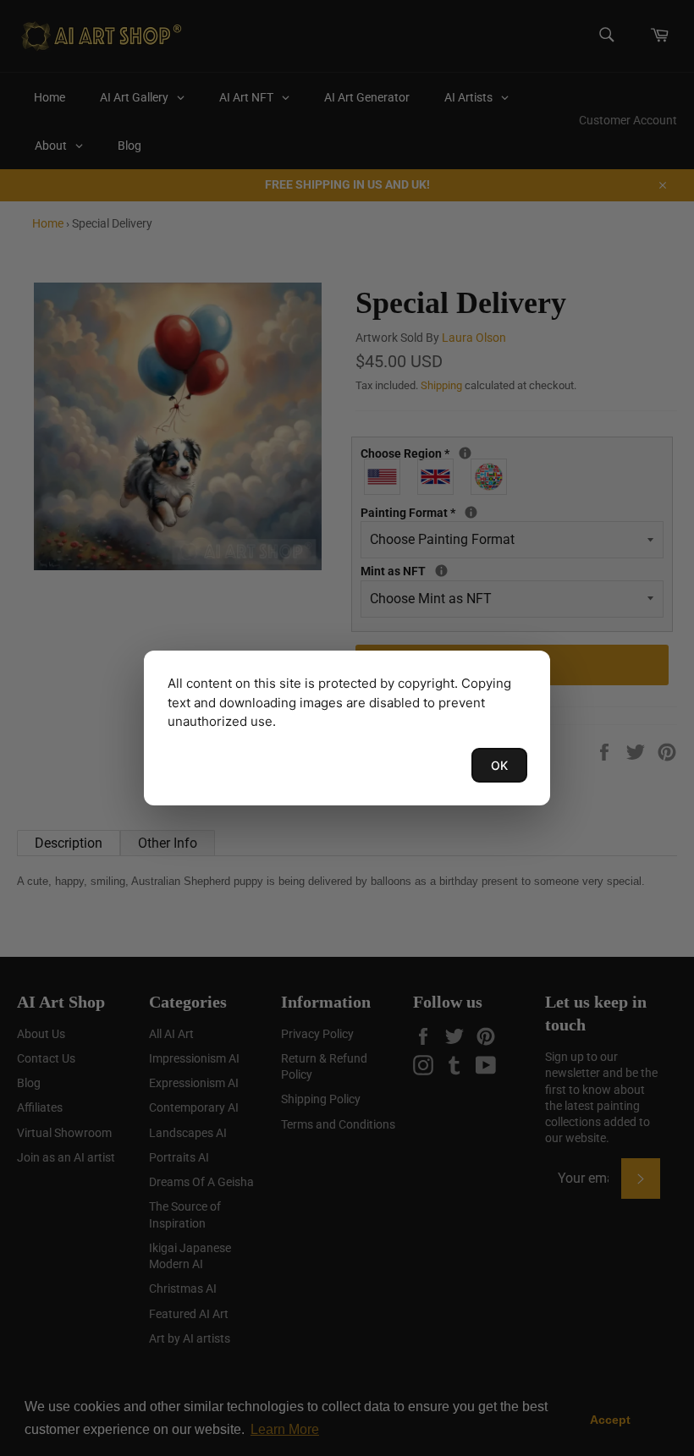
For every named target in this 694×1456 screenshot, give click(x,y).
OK (499, 765)
